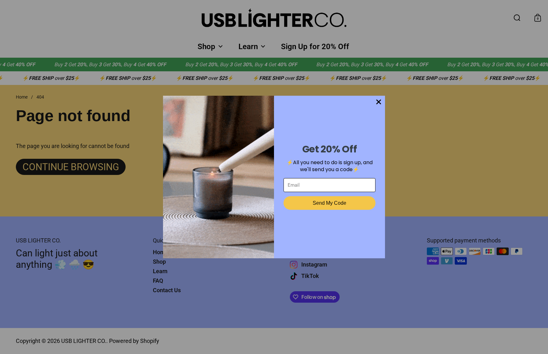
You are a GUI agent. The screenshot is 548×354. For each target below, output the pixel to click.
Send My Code (329, 203)
